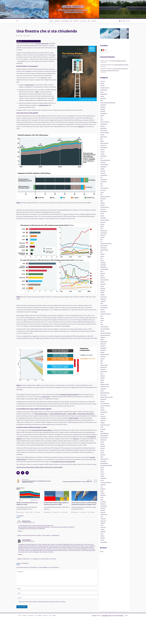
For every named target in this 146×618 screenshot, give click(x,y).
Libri (101, 322)
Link (71, 21)
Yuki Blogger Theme (106, 615)
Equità (102, 226)
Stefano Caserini (39, 467)
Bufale (102, 141)
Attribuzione (103, 128)
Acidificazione (103, 90)
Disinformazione (104, 207)
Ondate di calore (104, 386)
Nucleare (102, 375)
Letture (102, 320)
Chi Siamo (57, 21)
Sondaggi (102, 489)
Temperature (103, 506)
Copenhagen (103, 179)
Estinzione (103, 235)
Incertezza (103, 301)
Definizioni (103, 198)
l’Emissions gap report (42, 43)
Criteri (102, 192)
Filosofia (102, 254)
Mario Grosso (49, 467)
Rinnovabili (103, 461)
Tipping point (103, 514)
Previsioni (102, 416)
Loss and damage (104, 328)
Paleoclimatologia (104, 393)
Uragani (102, 529)
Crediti (126, 615)
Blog (101, 139)
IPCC (101, 316)
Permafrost (103, 399)
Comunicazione (104, 164)
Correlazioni (103, 181)
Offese (102, 382)
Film (101, 252)
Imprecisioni (103, 296)
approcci (80, 126)
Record (102, 442)
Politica (102, 407)
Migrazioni (103, 343)
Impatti (102, 292)
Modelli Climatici (104, 354)
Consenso (102, 171)
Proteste (102, 422)
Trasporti (102, 523)
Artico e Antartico (104, 122)
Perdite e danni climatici (106, 397)
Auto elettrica (103, 130)
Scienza (102, 476)
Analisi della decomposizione (107, 102)
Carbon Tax (103, 145)
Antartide (102, 111)
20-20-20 (102, 81)
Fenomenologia (104, 250)
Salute (102, 471)
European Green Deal (105, 243)
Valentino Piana (26, 521)
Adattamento (103, 94)
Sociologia (103, 484)
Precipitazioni (103, 412)
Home (51, 21)
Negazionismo (104, 365)
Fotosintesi (103, 264)
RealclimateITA (104, 435)
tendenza (102, 510)
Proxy (101, 427)
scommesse (103, 478)
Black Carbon (103, 136)
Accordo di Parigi (104, 87)
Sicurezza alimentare (105, 482)
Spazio (102, 491)
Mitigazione (103, 348)
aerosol (102, 96)
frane (101, 271)
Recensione (103, 439)
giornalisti (103, 284)
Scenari (102, 474)
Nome (19, 588)
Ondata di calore (104, 384)
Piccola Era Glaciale (105, 405)
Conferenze (103, 166)
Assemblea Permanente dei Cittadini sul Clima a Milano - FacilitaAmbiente (40, 535)
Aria (101, 117)
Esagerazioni (103, 230)
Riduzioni (102, 454)
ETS (101, 241)
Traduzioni (103, 518)
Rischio (102, 467)
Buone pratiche (104, 143)
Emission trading (104, 220)
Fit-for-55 (76, 439)
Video (101, 533)
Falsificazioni (103, 247)
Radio (101, 431)
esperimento (103, 232)
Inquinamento (104, 307)
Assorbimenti (103, 124)
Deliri (101, 200)
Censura (102, 149)
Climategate (103, 156)
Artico (101, 119)
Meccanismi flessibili (105, 333)
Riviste (102, 469)
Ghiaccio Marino (104, 279)
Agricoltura (103, 98)
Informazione (103, 305)
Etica (101, 239)
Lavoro (102, 318)
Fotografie (102, 262)
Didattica (76, 21)
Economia (102, 209)
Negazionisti (103, 367)
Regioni (102, 444)
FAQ (89, 21)
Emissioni (102, 222)
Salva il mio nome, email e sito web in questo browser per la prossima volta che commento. (42, 601)
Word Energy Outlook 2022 (85, 414)
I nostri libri (65, 21)
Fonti (101, 258)
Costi (101, 186)
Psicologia (102, 429)
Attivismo (102, 126)
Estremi (102, 237)
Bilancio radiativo (104, 132)
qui (36, 312)
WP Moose (120, 615)
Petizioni (102, 401)
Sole (101, 486)
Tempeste (102, 508)
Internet (102, 309)
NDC (37, 92)
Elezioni (102, 215)
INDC (101, 303)
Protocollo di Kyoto (105, 425)
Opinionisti (103, 388)
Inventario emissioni (105, 314)
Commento (20, 571)
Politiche (102, 410)
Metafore (102, 337)
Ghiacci (102, 275)
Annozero (102, 107)
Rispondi (20, 531)
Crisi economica (104, 188)
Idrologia (102, 290)
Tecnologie (103, 501)
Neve (101, 373)
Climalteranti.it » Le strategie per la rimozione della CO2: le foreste (39, 559)
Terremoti (102, 512)
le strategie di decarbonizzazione (68, 394)
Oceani (102, 380)
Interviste (102, 311)
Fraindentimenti (104, 269)
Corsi (101, 183)
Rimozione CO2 (104, 459)
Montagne (103, 356)
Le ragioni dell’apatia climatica (118, 60)
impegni (102, 294)
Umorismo (103, 527)
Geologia (102, 273)
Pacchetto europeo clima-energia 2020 (64, 461)
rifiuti (101, 457)
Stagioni (102, 493)
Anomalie (102, 109)
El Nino (102, 213)
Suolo (101, 499)
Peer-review (103, 395)
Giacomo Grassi (21, 467)
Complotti (102, 162)
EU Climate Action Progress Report (42, 430)
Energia (102, 224)
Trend (101, 525)
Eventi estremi (104, 245)
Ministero (102, 346)
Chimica (102, 151)
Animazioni (103, 104)
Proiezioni (102, 420)
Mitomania (103, 350)
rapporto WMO (71, 414)
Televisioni (103, 503)
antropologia (103, 113)
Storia (101, 497)
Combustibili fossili (105, 160)
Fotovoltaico (103, 267)
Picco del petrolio (104, 403)
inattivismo (103, 299)
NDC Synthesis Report (41, 414)
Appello (102, 115)
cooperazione (103, 175)
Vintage (102, 535)
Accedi (101, 551)
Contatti (93, 21)
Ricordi (102, 452)
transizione (103, 521)
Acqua (102, 92)
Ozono (102, 390)
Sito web (19, 597)
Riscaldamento (104, 463)
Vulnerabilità (103, 542)
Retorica (102, 448)
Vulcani (102, 540)
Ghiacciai (102, 277)
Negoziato (103, 369)
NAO (101, 361)
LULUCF (102, 331)
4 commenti (28, 35)
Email (19, 593)
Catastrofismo (103, 147)
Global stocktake (73, 418)
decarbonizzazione (105, 196)
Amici (101, 100)
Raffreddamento (104, 433)
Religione (102, 446)
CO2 (101, 158)
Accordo (102, 85)
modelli (102, 352)
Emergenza (103, 218)
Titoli (101, 516)
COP (101, 177)
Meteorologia (103, 341)
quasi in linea (45, 396)
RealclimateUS (104, 437)
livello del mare (104, 326)
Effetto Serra (103, 211)
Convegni (102, 173)
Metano (102, 339)
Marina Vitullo (30, 467)
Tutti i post (83, 21)
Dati (101, 194)
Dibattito (102, 203)
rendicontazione (43, 105)
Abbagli (102, 83)
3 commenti (37, 512)
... (31, 509)
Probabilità (103, 418)
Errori (101, 228)
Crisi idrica (103, 190)
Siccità (102, 480)
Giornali (102, 282)
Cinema (102, 154)
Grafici (102, 286)
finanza (102, 256)
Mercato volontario (105, 335)
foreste (102, 260)
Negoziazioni (103, 371)
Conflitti (102, 168)
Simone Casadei (58, 467)
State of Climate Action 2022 (58, 414)
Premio (102, 414)
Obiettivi (102, 378)
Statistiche (103, 495)
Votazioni (102, 538)
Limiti (101, 324)
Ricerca (102, 450)
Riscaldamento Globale (106, 465)
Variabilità (103, 531)
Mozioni (102, 358)
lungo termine (29, 85)
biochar (102, 134)
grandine (102, 288)
